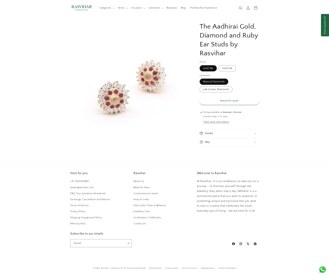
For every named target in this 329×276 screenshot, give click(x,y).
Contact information (227, 268)
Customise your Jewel (145, 193)
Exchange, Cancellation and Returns (90, 199)
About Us (138, 181)
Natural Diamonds (214, 81)
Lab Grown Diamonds (216, 89)
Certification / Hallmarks (147, 217)
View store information (216, 122)
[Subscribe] (128, 243)
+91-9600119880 (79, 181)
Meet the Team (141, 187)
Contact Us (139, 223)
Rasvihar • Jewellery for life (113, 268)
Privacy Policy (78, 211)
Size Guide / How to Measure (149, 205)
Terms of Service (79, 205)
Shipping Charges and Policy (86, 217)
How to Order (141, 199)
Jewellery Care (141, 211)
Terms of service (189, 268)
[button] (106, 7)
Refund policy (78, 223)
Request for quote (229, 100)
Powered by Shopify (136, 268)
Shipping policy (208, 268)
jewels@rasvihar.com (82, 187)
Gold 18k (208, 68)
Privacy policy (172, 268)
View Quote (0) (325, 25)
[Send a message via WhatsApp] (322, 269)
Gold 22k (227, 68)
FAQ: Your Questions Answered (87, 193)
